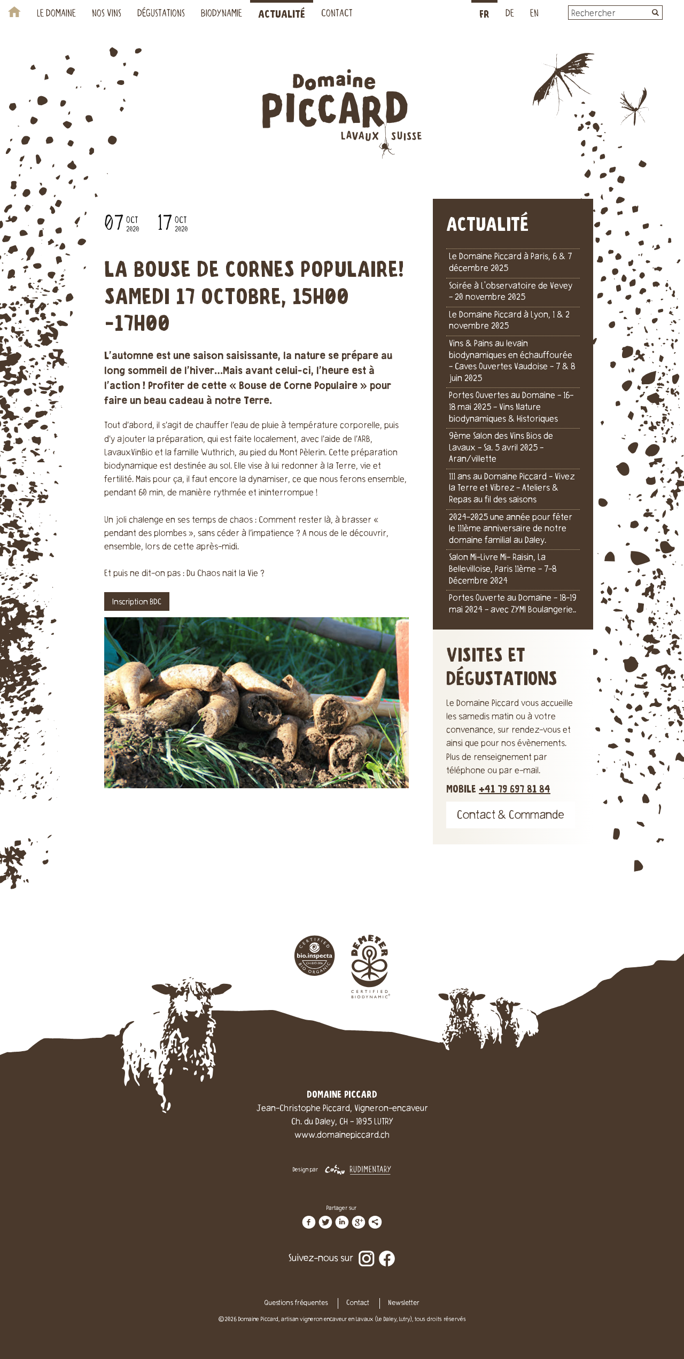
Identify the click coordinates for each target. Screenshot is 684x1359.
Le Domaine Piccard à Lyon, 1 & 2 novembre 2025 (509, 321)
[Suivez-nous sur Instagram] (367, 1251)
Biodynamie (221, 14)
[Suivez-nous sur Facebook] (387, 1251)
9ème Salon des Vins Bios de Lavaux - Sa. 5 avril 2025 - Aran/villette (501, 448)
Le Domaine (56, 14)
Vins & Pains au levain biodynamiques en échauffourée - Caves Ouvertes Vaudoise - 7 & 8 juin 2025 (512, 361)
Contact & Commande (510, 816)
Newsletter (403, 1303)
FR (484, 14)
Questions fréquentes (296, 1303)
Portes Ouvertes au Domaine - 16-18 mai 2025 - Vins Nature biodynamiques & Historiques (511, 407)
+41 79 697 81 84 (514, 789)
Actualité (281, 14)
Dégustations (161, 14)
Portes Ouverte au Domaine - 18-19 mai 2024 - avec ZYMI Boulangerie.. (513, 604)
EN (534, 14)
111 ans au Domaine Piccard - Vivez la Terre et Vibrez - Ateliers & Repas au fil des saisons (511, 489)
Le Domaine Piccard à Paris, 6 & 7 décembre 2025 (510, 263)
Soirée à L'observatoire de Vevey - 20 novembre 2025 (510, 292)
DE (510, 14)
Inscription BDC (136, 603)
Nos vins (106, 14)
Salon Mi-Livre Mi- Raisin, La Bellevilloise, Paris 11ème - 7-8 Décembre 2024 (502, 569)
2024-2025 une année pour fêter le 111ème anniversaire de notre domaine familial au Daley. (510, 529)
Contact (337, 14)
